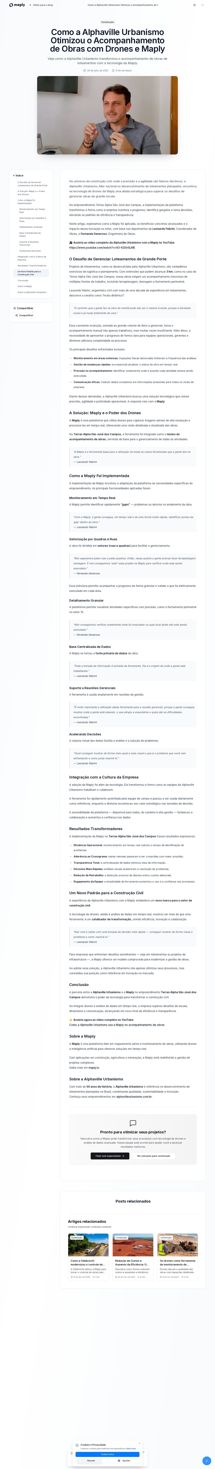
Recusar (91, 1460)
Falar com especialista (108, 1156)
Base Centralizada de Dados (30, 234)
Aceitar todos (107, 1454)
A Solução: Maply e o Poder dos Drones (31, 193)
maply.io (94, 1067)
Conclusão (23, 280)
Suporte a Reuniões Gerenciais (29, 243)
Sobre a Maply (25, 286)
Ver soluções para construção (153, 1156)
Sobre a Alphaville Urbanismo (32, 292)
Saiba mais (131, 1448)
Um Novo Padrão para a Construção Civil (29, 273)
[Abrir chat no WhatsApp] (206, 1460)
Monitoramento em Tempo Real (32, 210)
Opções (126, 1460)
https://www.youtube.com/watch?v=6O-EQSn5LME (102, 247)
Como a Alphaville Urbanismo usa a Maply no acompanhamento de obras (116, 1024)
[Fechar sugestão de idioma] (143, 1452)
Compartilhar (26, 315)
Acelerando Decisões (30, 251)
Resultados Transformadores (32, 265)
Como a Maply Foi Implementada (26, 202)
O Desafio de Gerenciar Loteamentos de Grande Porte (32, 184)
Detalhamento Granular (31, 227)
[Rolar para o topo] (202, 5)
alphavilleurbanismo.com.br (134, 1096)
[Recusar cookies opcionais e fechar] (139, 1443)
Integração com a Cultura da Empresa (32, 258)
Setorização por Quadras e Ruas (33, 219)
